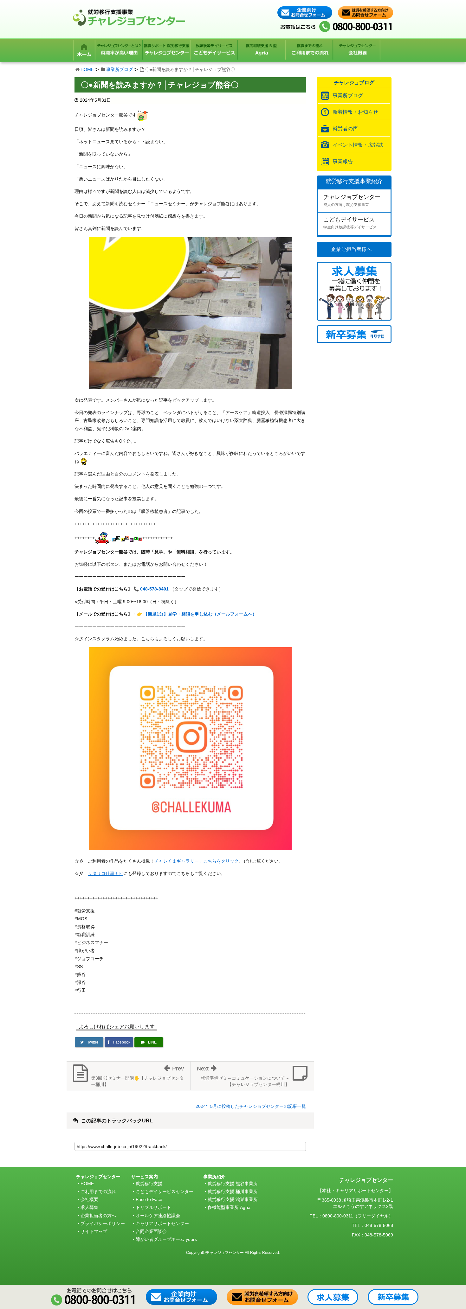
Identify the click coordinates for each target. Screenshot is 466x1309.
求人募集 (89, 1207)
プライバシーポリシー (103, 1223)
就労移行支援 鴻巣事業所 (233, 1199)
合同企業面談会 (151, 1231)
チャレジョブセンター (351, 200)
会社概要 (89, 1199)
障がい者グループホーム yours (166, 1239)
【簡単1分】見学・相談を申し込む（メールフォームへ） (200, 613)
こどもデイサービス (350, 222)
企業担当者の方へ (98, 1215)
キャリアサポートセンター (162, 1223)
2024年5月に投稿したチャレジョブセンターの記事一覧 (251, 1106)
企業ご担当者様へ (351, 249)
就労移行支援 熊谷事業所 (233, 1183)
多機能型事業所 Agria (229, 1207)
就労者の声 (345, 128)
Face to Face (149, 1199)
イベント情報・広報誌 (358, 145)
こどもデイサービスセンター (164, 1191)
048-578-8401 (154, 588)
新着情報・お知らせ (355, 112)
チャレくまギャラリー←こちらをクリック (196, 861)
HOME (87, 69)
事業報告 (343, 161)
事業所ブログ (119, 69)
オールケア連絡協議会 (158, 1215)
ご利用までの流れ (98, 1191)
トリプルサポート (153, 1207)
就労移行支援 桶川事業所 (233, 1191)
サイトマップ (94, 1231)
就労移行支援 (149, 1183)
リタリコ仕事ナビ (105, 873)
